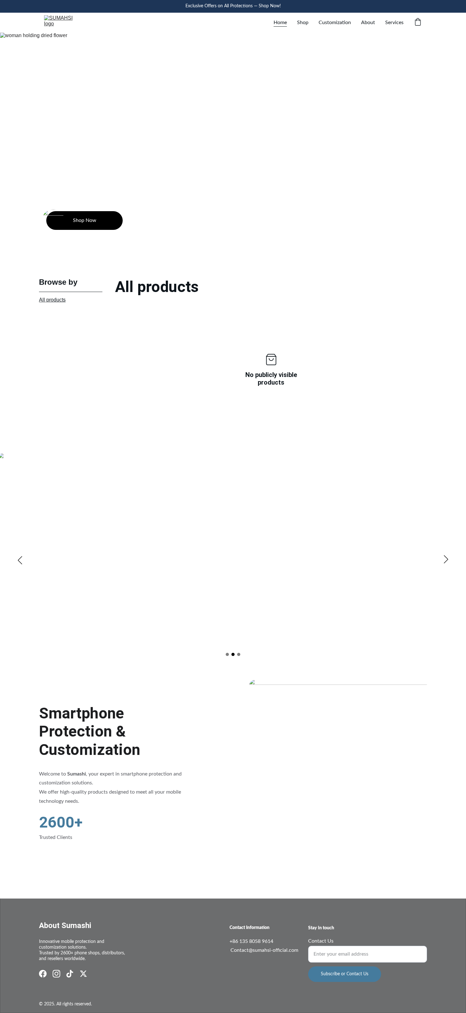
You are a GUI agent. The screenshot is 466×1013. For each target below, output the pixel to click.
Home (280, 22)
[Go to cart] (418, 23)
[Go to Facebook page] (43, 973)
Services (394, 22)
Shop (302, 22)
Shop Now (84, 220)
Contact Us (320, 941)
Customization (335, 22)
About (368, 22)
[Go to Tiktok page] (70, 973)
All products (52, 299)
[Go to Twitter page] (83, 973)
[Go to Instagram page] (56, 973)
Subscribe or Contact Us (344, 974)
